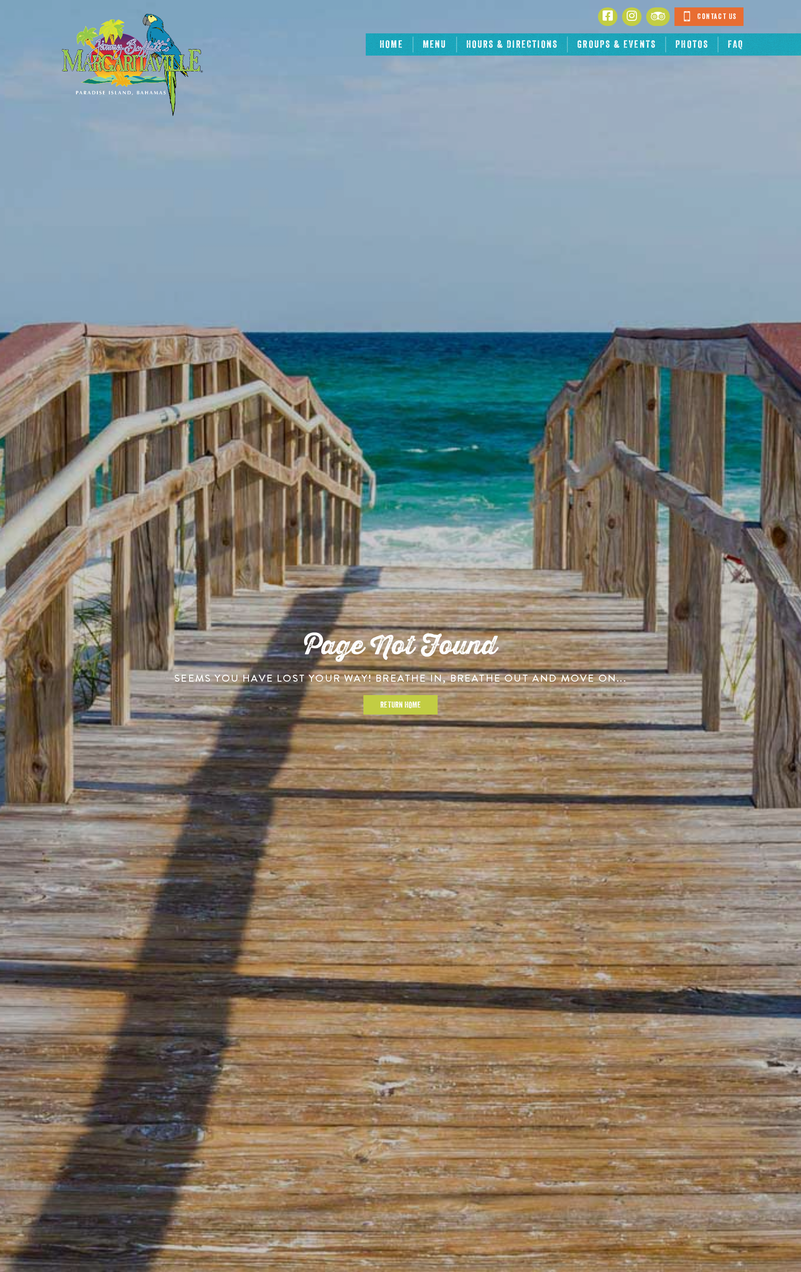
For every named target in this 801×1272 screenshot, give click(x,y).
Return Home (400, 705)
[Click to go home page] (131, 64)
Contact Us (716, 16)
